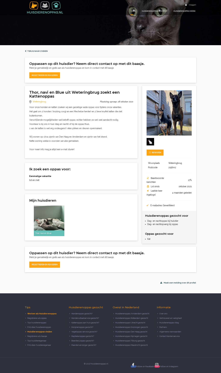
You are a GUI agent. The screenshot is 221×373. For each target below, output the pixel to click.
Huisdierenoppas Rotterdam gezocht (131, 318)
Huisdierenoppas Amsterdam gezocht (132, 313)
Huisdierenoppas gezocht (154, 11)
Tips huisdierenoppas (36, 322)
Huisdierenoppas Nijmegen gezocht (131, 336)
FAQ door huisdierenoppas (39, 327)
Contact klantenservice (169, 336)
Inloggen (192, 5)
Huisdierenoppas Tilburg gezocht (130, 341)
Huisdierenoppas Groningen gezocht (131, 327)
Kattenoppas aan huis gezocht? (85, 322)
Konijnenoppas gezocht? (82, 327)
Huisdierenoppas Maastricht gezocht (131, 345)
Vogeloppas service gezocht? (84, 332)
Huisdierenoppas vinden (39, 332)
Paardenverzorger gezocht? (83, 345)
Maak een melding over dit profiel (180, 283)
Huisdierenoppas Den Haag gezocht (131, 332)
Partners (163, 327)
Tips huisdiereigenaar (36, 341)
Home (133, 11)
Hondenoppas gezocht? (81, 313)
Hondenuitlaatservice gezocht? (85, 318)
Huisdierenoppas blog (169, 322)
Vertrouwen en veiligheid (170, 318)
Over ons (163, 313)
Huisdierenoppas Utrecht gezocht (130, 322)
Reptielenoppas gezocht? (82, 336)
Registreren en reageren (45, 75)
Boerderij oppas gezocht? (82, 341)
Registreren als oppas (37, 318)
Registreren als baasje (37, 336)
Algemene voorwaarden (170, 332)
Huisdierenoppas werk (184, 11)
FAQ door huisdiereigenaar (39, 345)
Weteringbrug (39, 101)
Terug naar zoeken (37, 51)
